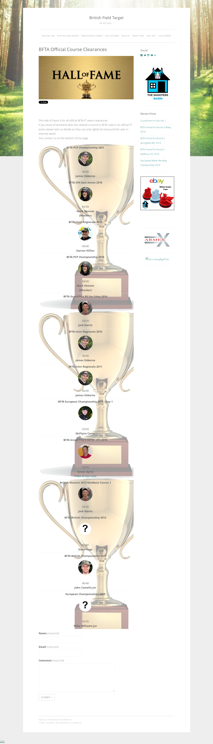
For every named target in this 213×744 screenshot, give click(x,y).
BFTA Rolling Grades (68, 36)
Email (49, 647)
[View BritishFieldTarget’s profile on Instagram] (148, 55)
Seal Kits (151, 36)
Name (49, 633)
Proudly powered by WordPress (55, 720)
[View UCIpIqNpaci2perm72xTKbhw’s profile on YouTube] (152, 55)
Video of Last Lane (85, 476)
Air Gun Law (48, 36)
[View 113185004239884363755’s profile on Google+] (155, 55)
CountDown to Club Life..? (153, 120)
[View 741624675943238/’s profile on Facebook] (141, 55)
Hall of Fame (112, 36)
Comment (51, 660)
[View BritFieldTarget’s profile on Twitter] (145, 55)
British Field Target (106, 17)
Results (126, 36)
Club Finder (165, 36)
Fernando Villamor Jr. (70, 723)
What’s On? (138, 36)
